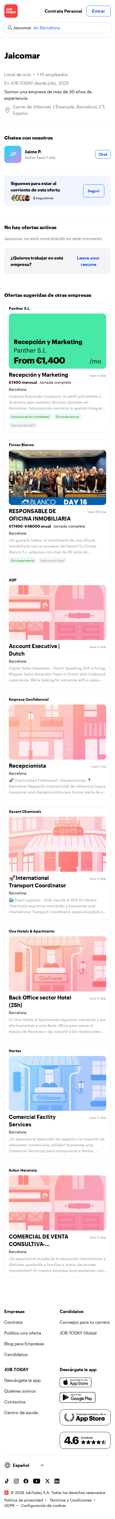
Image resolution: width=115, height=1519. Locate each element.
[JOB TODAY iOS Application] (76, 1382)
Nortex (15, 1050)
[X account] (47, 1481)
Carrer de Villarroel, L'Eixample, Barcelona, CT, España (59, 110)
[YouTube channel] (36, 1481)
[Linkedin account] (57, 1481)
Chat (103, 154)
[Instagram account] (16, 1481)
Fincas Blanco (21, 444)
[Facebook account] (26, 1481)
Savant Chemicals (25, 811)
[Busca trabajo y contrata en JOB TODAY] (11, 11)
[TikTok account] (6, 1481)
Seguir (94, 190)
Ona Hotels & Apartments (32, 931)
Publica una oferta (22, 1332)
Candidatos (16, 1354)
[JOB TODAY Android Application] (78, 1397)
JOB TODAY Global (78, 1332)
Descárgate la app (22, 1380)
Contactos (15, 1401)
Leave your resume (88, 261)
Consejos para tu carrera (85, 1322)
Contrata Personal (63, 10)
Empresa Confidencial (29, 699)
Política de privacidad (23, 1500)
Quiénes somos (20, 1390)
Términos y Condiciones (71, 1500)
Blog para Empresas (24, 1343)
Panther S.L (19, 308)
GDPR (9, 1505)
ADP (13, 580)
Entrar (98, 10)
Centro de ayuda (21, 1412)
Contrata (13, 1322)
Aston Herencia (23, 1170)
